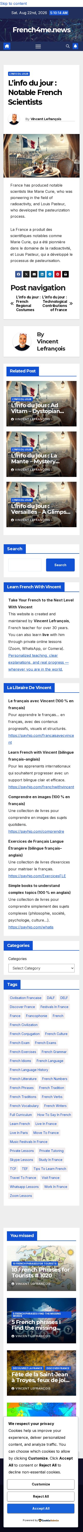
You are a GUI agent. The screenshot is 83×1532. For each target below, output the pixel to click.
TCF (13, 1169)
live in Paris (19, 1133)
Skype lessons (21, 1160)
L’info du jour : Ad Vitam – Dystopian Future (35, 411)
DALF (51, 998)
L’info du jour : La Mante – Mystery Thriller (34, 461)
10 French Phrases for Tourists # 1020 (41, 1272)
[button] (68, 46)
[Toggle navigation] (38, 46)
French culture (56, 1034)
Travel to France (23, 1178)
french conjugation (25, 1034)
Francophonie (36, 1016)
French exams (45, 1043)
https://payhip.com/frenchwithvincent (41, 787)
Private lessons (22, 1151)
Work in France (55, 1187)
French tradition (51, 1088)
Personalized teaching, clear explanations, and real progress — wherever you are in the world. (38, 662)
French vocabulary (24, 1106)
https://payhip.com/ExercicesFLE (37, 876)
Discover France (22, 1007)
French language (50, 1061)
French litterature (23, 1079)
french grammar (54, 1052)
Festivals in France (54, 1007)
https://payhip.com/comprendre (36, 831)
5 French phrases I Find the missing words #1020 (36, 1328)
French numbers (54, 1079)
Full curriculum (21, 1115)
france (15, 1016)
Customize (41, 1484)
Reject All (41, 1496)
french (58, 1016)
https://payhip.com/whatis (30, 927)
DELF (64, 998)
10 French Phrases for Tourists (34, 1263)
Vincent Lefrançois (46, 119)
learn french (20, 1124)
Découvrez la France (27, 1368)
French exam (20, 1043)
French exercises (23, 1052)
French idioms (20, 1061)
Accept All (41, 1508)
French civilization (24, 1025)
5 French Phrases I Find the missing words (37, 1314)
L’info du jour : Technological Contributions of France (54, 303)
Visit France (50, 1178)
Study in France (50, 1160)
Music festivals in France (28, 1142)
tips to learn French (49, 1169)
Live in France (46, 1124)
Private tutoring (51, 1151)
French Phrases (22, 1088)
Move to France (46, 1133)
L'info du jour (18, 73)
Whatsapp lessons (24, 1187)
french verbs (52, 1097)
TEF (25, 1169)
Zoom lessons (21, 1196)
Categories (17, 958)
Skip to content (13, 3)
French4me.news (41, 30)
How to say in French (54, 1115)
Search (14, 548)
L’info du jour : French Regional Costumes (28, 303)
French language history (29, 1070)
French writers (55, 1106)
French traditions (23, 1097)
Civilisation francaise (26, 998)
